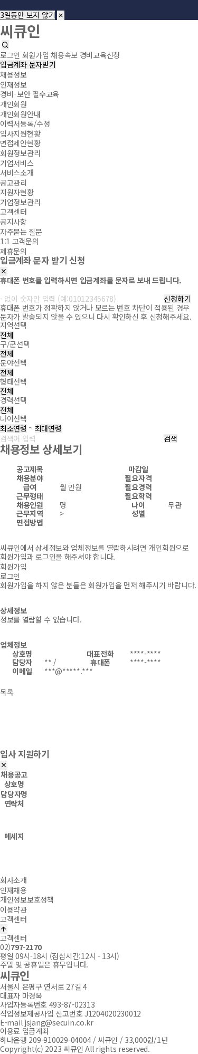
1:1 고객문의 (19, 241)
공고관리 (13, 182)
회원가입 (13, 566)
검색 (170, 438)
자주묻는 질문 (21, 231)
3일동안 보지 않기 (27, 15)
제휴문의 (13, 251)
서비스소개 (17, 172)
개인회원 (13, 104)
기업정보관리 (20, 202)
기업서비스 (17, 162)
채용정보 (13, 74)
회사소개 (13, 880)
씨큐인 (20, 30)
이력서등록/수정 (25, 123)
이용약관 (13, 909)
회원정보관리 (20, 153)
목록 (6, 692)
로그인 (10, 576)
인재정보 (13, 84)
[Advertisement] (99, 728)
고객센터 (13, 211)
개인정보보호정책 (27, 899)
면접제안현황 (20, 143)
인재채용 (13, 889)
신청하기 (177, 298)
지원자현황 (17, 192)
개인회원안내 (20, 113)
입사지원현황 (20, 133)
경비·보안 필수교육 (29, 94)
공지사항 (13, 221)
